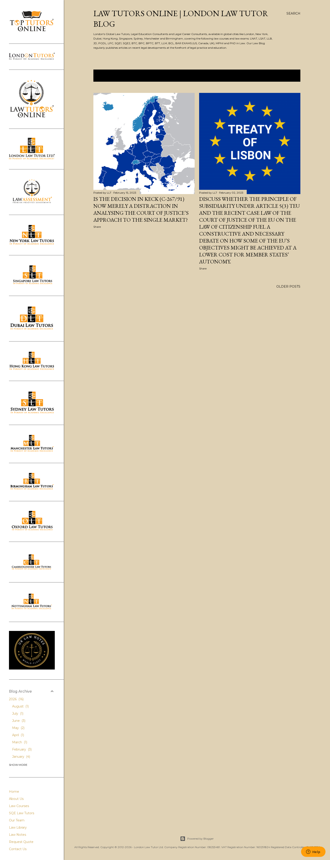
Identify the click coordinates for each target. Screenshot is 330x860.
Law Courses (19, 806)
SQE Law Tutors (21, 813)
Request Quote (21, 842)
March (19, 742)
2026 (16, 699)
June (18, 721)
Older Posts (288, 286)
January (20, 757)
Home (14, 792)
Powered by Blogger (200, 838)
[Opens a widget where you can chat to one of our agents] (313, 852)
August (20, 706)
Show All (287, 76)
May (18, 728)
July (17, 713)
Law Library (18, 827)
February (21, 749)
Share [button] (97, 226)
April (17, 735)
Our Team (16, 820)
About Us (16, 799)
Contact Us (17, 849)
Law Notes (17, 835)
